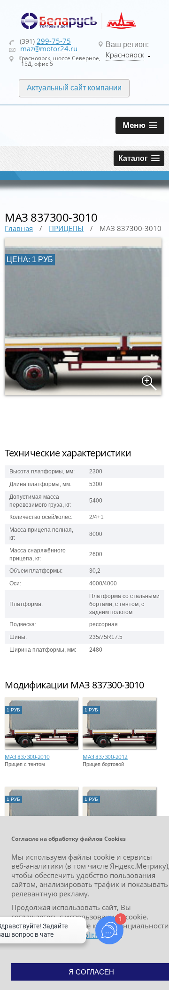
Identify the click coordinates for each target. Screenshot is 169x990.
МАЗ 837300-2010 (27, 757)
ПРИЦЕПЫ (66, 228)
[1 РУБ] (41, 747)
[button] (139, 125)
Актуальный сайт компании (74, 88)
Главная (19, 228)
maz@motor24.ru (48, 48)
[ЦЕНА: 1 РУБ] (83, 393)
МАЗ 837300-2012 (105, 757)
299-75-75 (54, 41)
